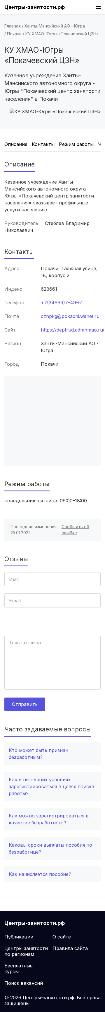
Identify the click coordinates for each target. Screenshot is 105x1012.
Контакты (43, 144)
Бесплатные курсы (18, 968)
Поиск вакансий (23, 983)
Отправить (25, 704)
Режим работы (76, 144)
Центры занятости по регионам (26, 951)
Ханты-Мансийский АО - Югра (54, 25)
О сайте (61, 937)
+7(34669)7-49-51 (62, 302)
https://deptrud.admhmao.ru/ (72, 330)
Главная (12, 25)
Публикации (18, 937)
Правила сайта (70, 948)
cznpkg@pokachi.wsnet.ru (70, 316)
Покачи (14, 33)
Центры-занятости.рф (34, 7)
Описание (15, 144)
